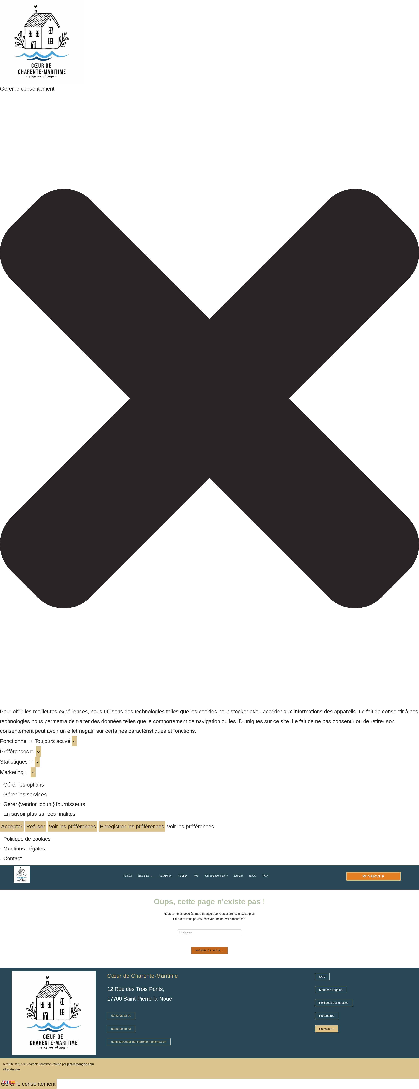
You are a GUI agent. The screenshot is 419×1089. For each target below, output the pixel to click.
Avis (196, 875)
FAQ (265, 875)
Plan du (8, 1069)
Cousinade (165, 875)
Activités (182, 875)
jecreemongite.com (80, 1064)
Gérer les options (23, 785)
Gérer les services (25, 794)
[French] (9, 1082)
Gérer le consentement (28, 1084)
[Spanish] (13, 1082)
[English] (4, 1082)
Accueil (128, 875)
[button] (209, 400)
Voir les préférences (72, 826)
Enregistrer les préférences (132, 826)
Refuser (35, 826)
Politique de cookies (27, 839)
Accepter (11, 826)
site (17, 1069)
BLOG (252, 875)
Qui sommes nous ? (216, 875)
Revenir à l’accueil (209, 950)
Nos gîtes (143, 875)
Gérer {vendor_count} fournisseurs (44, 804)
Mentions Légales (24, 849)
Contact (12, 858)
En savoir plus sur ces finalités (39, 814)
